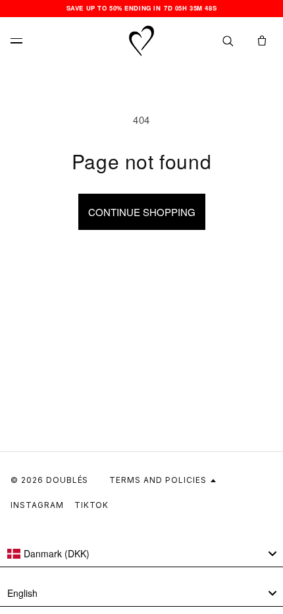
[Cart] (261, 40)
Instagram (37, 505)
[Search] (227, 40)
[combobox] (141, 554)
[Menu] (21, 40)
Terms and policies (157, 480)
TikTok (91, 505)
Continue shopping (141, 212)
